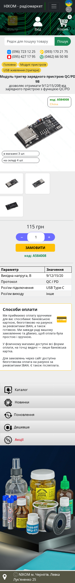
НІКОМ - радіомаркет (23, 6)
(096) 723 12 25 (23, 51)
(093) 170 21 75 (56, 51)
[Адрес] (3, 578)
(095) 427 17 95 (23, 56)
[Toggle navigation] (54, 6)
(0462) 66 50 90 (56, 56)
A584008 (39, 256)
